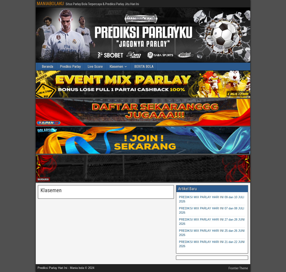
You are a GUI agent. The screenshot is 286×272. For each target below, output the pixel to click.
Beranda (47, 66)
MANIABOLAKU (50, 3)
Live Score (95, 66)
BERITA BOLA (144, 66)
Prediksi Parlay (70, 66)
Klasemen (116, 66)
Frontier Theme (238, 268)
